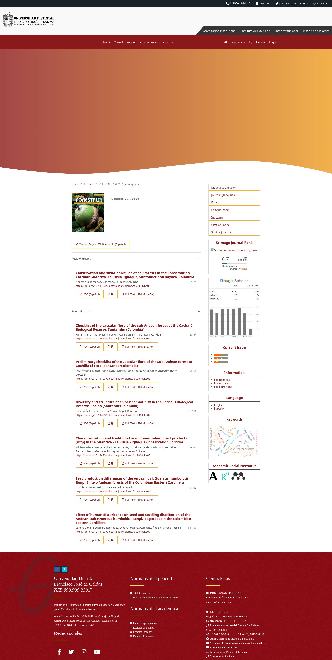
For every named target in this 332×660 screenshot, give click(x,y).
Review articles (81, 259)
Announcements (150, 42)
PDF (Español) (91, 294)
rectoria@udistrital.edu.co (220, 602)
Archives (131, 42)
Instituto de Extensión (255, 31)
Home (106, 42)
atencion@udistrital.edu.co (238, 643)
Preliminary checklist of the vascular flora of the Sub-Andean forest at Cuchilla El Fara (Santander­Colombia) (134, 363)
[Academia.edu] (213, 476)
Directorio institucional (221, 656)
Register (261, 42)
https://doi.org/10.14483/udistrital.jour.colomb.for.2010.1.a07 (113, 531)
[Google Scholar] (234, 308)
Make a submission (224, 187)
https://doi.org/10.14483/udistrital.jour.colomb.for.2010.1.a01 (113, 285)
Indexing (217, 217)
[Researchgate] (225, 476)
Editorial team (220, 210)
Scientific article (82, 311)
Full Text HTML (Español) (139, 294)
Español (219, 408)
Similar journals (221, 232)
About (167, 42)
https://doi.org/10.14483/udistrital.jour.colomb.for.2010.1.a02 (113, 338)
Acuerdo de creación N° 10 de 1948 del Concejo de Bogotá (86, 616)
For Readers (222, 380)
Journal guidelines (223, 195)
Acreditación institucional (219, 31)
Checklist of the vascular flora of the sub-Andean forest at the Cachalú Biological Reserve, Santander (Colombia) (134, 327)
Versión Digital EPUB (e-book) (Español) (102, 244)
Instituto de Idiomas (316, 31)
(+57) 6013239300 (220, 634)
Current (118, 42)
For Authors (222, 383)
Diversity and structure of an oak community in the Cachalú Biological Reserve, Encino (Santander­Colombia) (134, 404)
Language (237, 42)
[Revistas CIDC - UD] (224, 42)
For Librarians (223, 387)
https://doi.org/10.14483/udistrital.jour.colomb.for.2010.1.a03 (113, 378)
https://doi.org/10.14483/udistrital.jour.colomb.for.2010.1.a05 (113, 455)
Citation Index (220, 225)
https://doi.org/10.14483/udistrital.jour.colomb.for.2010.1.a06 (113, 491)
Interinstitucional (286, 31)
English (219, 405)
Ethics (215, 202)
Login (272, 42)
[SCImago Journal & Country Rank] (234, 250)
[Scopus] (234, 263)
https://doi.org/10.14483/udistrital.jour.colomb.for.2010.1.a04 (113, 415)
